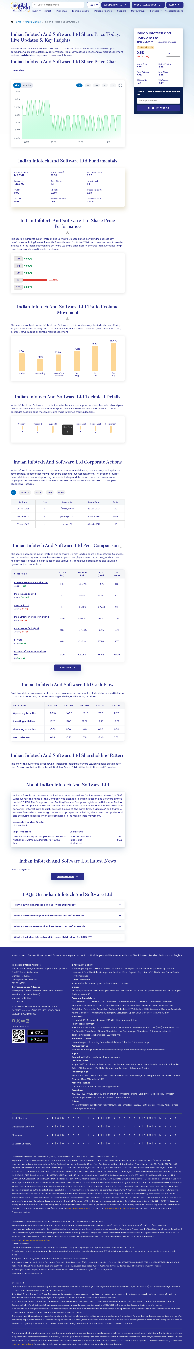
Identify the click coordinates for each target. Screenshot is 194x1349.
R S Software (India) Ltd (26, 628)
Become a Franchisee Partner (106, 1049)
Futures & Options (127, 1064)
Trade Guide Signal (96, 1020)
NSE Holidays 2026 (80, 1075)
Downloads (115, 1104)
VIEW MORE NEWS (65, 876)
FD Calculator (93, 1001)
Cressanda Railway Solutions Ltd (31, 582)
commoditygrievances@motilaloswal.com (31, 1240)
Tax (73, 1086)
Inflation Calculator (101, 1012)
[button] (35, 5)
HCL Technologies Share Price (133, 1031)
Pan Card (81, 1086)
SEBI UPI (172, 4)
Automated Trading (139, 1068)
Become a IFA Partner (133, 1049)
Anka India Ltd (21, 605)
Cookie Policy (157, 1093)
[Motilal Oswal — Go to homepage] (20, 7)
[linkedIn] (27, 1021)
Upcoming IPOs (79, 968)
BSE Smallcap (112, 990)
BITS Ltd (18, 639)
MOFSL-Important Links (106, 1093)
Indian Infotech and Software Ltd (31, 616)
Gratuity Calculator (118, 1009)
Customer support (112, 1057)
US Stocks (159, 968)
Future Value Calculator (95, 1009)
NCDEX (90, 1093)
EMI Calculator (144, 1005)
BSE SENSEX (87, 990)
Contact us (77, 1057)
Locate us (96, 1057)
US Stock (163, 1064)
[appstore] (37, 1032)
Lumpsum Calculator (82, 1005)
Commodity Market (96, 983)
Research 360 (78, 1020)
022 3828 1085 (19, 983)
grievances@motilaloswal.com (80, 1208)
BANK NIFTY (99, 990)
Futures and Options (118, 983)
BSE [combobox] (170, 53)
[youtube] (23, 1021)
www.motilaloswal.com (22, 1344)
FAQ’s (87, 1057)
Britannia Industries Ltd (161, 1031)
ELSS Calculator (152, 1009)
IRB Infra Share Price (107, 1031)
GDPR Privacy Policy (99, 1104)
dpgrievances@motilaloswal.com (119, 1208)
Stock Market (92, 1064)
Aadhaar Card (94, 1086)
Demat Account (108, 1064)
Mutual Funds (95, 968)
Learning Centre (98, 1042)
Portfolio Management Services (105, 972)
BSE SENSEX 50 (83, 994)
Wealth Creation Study (118, 1097)
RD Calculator (109, 1001)
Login (92, 5)
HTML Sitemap (88, 1108)
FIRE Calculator (161, 1012)
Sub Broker (174, 1064)
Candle (27, 85)
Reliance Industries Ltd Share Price (88, 1034)
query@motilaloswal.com (24, 979)
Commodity (88, 1068)
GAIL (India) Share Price (162, 1027)
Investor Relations (128, 1093)
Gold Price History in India (122, 1075)
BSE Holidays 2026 (99, 1075)
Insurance (83, 976)
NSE (78, 1093)
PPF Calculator (137, 1009)
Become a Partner (113, 4)
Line (17, 85)
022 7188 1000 (18, 1001)
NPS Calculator (119, 1012)
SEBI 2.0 (137, 1104)
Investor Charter (80, 1104)
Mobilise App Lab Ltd (25, 593)
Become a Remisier (155, 1049)
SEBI (83, 1093)
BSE (73, 1093)
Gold (74, 1068)
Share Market (78, 983)
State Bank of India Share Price (134, 1027)
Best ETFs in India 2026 (93, 1079)
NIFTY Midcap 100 (157, 990)
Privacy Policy (163, 1104)
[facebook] (13, 1021)
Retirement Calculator (161, 1001)
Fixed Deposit (129, 972)
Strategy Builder (129, 1020)
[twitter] (18, 1021)
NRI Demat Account (113, 968)
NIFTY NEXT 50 (140, 990)
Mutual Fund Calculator (123, 1005)
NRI (79, 1068)
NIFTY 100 (172, 990)
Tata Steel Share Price (106, 1027)
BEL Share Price (114, 1034)
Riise (118, 1020)
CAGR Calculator (102, 1005)
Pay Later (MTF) (146, 972)
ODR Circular (149, 1104)
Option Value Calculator (140, 1012)
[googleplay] (37, 1040)
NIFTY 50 (76, 990)
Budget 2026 (78, 1064)
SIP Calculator (78, 1001)
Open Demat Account (146, 4)
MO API (110, 1020)
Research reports (80, 1042)
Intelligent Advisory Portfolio (138, 968)
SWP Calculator (160, 1005)
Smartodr (127, 1104)
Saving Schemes (111, 1086)
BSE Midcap (126, 990)
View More (65, 667)
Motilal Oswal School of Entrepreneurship (128, 1042)
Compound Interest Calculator (133, 1001)
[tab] (79, 85)
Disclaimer (144, 1093)
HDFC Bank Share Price (83, 1027)
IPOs (140, 1064)
